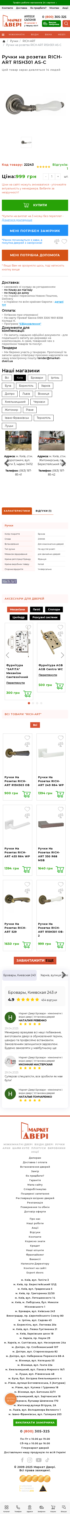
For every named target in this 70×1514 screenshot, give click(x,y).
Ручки (60, 1144)
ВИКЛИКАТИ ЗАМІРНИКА (35, 1422)
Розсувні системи (44, 617)
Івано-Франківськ (17, 418)
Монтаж (54, 8)
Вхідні (35, 34)
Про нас (35, 1218)
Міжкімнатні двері (18, 1144)
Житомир (11, 409)
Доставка (21, 8)
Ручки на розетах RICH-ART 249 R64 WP (51, 781)
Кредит (35, 1245)
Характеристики (17, 510)
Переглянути (15, 683)
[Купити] (27, 694)
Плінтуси (38, 1148)
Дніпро (10, 393)
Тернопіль (44, 418)
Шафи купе (20, 1148)
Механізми (17, 609)
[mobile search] (66, 23)
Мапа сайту (35, 1184)
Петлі (36, 609)
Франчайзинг (35, 1254)
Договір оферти (35, 1211)
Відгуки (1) (44, 510)
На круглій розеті (46, 549)
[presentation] (7, 655)
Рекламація (35, 1202)
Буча (8, 385)
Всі (7, 377)
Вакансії (35, 1259)
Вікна (48, 34)
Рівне (30, 409)
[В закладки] (64, 241)
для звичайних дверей (49, 554)
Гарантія (35, 1180)
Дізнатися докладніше (17, 220)
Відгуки (35, 1232)
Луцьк (9, 426)
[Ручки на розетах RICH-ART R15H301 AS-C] (35, 104)
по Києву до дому (16, 292)
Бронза (41, 534)
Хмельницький (15, 401)
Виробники (57, 1148)
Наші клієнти (35, 1250)
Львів (26, 393)
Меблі (62, 34)
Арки (6, 1148)
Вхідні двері (44, 1144)
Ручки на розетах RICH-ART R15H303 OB (17, 781)
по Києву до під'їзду (18, 289)
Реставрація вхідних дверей (35, 1198)
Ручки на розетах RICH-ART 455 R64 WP (17, 852)
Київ (20, 377)
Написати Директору (35, 1263)
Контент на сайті (35, 1268)
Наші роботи (35, 1223)
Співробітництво (35, 1189)
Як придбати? (38, 8)
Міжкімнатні (17, 34)
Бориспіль (26, 385)
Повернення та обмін (35, 1207)
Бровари (37, 377)
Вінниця (43, 393)
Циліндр (19, 617)
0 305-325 (54, 17)
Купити (40, 205)
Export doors (35, 1272)
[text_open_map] (56, 992)
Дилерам (35, 1157)
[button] (29, 703)
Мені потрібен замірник (35, 231)
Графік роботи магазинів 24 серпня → (35, 2)
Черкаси (39, 401)
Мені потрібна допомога (35, 255)
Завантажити (35, 960)
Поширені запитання (35, 1193)
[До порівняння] (56, 241)
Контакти (7, 8)
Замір (35, 1171)
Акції (65, 8)
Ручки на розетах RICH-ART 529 (15, 927)
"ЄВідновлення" (30, 323)
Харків (45, 385)
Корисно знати (35, 1241)
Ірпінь (55, 377)
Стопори (54, 609)
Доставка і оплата (35, 1162)
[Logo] (12, 21)
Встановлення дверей (35, 1166)
